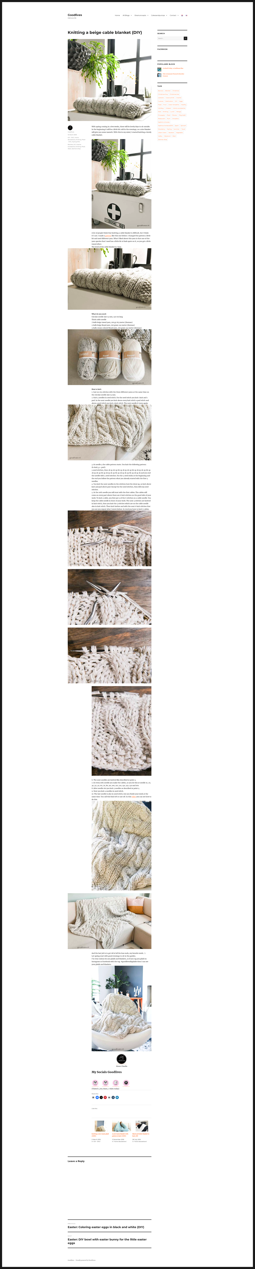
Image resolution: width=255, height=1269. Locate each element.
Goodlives (75, 15)
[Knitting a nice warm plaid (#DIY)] (101, 1126)
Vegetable (179, 132)
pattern (108, 236)
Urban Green (162, 132)
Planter (174, 115)
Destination (169, 101)
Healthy (183, 104)
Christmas (175, 91)
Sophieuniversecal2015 (165, 125)
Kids (159, 111)
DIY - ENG (71, 137)
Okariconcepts (140, 15)
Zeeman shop (76, 148)
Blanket (70, 144)
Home (117, 15)
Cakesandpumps (158, 15)
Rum (168, 118)
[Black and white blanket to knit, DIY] (141, 1126)
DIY (75, 144)
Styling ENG (76, 141)
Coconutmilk (170, 97)
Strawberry (161, 129)
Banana (160, 91)
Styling (169, 129)
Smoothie (175, 118)
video (134, 797)
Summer (176, 129)
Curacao (160, 101)
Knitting (78, 139)
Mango (178, 111)
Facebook (162, 49)
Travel (183, 129)
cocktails (161, 97)
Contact (173, 15)
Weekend (167, 136)
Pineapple (161, 115)
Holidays (161, 108)
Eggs (181, 101)
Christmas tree (174, 94)
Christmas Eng (163, 94)
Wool (69, 148)
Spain (177, 125)
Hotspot (168, 108)
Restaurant (161, 118)
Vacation (171, 132)
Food (159, 104)
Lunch (172, 111)
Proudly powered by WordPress (86, 1260)
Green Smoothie (173, 104)
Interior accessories (179, 108)
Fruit (164, 104)
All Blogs (126, 15)
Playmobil (182, 115)
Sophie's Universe (164, 122)
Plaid (83, 146)
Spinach (183, 125)
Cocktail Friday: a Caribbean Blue (173, 68)
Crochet (178, 97)
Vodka (160, 136)
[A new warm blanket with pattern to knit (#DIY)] (121, 1126)
